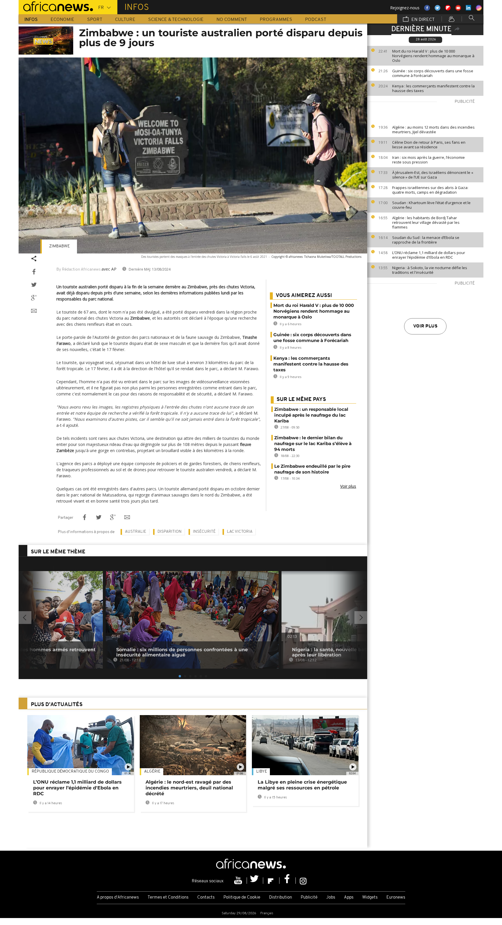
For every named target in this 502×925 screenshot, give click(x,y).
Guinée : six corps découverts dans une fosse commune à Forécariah (432, 73)
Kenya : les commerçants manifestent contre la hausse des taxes (433, 88)
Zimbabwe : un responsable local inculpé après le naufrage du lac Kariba (311, 415)
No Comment (231, 19)
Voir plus (425, 326)
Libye (261, 771)
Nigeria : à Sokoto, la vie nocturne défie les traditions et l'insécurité (429, 270)
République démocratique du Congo (70, 771)
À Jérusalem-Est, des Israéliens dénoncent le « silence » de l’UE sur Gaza (432, 174)
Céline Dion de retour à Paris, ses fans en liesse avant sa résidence (428, 144)
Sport (94, 19)
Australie (135, 532)
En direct (422, 19)
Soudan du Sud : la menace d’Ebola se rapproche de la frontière (425, 239)
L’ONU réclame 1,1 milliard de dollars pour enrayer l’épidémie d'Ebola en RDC (428, 255)
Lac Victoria (239, 532)
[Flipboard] (271, 880)
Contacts (206, 897)
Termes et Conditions (168, 897)
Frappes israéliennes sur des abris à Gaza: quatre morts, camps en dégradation (430, 190)
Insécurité (204, 532)
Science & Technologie (176, 19)
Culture (125, 19)
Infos (31, 19)
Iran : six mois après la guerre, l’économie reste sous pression (428, 159)
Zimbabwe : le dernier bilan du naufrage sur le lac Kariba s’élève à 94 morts (313, 443)
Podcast (315, 19)
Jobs (330, 897)
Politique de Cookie (241, 897)
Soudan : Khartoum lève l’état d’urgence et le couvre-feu (431, 205)
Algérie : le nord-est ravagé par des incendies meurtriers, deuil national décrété (189, 787)
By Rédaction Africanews (78, 269)
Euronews (395, 897)
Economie (62, 19)
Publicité (309, 897)
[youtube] (239, 880)
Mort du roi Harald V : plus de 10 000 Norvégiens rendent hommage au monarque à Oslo (433, 56)
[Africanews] (56, 6)
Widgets (370, 897)
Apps (349, 897)
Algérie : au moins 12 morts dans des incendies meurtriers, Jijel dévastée (433, 129)
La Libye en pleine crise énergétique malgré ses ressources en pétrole (302, 785)
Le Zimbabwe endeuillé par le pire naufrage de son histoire (312, 469)
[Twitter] (255, 880)
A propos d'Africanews (118, 897)
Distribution (280, 897)
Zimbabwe (59, 246)
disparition (169, 532)
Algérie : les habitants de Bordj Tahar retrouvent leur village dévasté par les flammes (426, 222)
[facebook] (287, 880)
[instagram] (303, 880)
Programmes (276, 19)
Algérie (152, 771)
